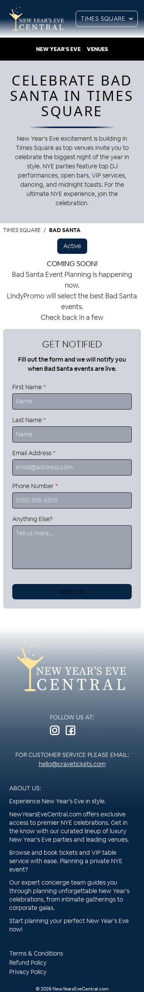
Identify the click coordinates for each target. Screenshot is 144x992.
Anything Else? (32, 519)
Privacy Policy (27, 972)
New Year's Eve (58, 49)
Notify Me (72, 591)
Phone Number (35, 486)
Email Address (33, 453)
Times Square (103, 19)
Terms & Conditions (36, 953)
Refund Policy (27, 963)
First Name (29, 387)
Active (72, 246)
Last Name (29, 420)
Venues (97, 49)
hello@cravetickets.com (72, 764)
